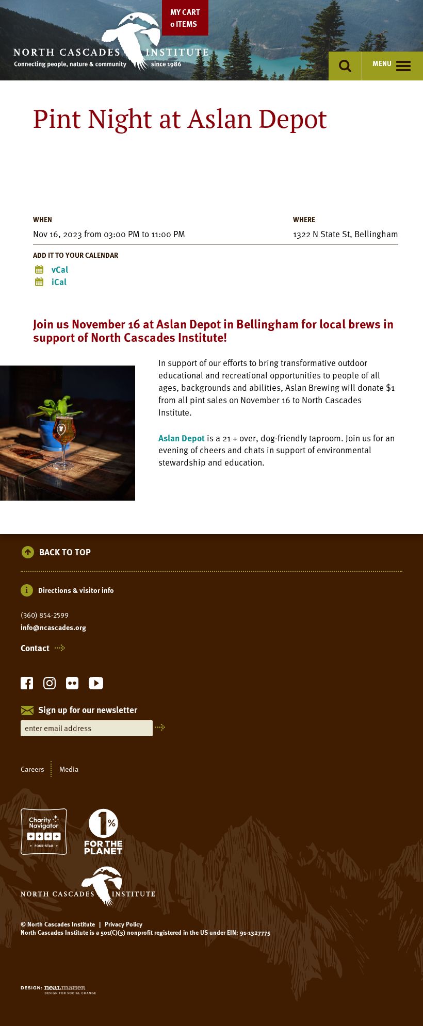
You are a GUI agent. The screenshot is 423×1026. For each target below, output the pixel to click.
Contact (35, 648)
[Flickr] (72, 686)
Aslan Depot (181, 438)
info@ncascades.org (53, 627)
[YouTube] (96, 686)
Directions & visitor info (76, 590)
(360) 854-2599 (45, 615)
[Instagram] (49, 686)
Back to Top (65, 552)
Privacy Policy (123, 924)
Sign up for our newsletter (87, 710)
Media (68, 769)
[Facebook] (27, 686)
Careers (32, 769)
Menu (382, 63)
